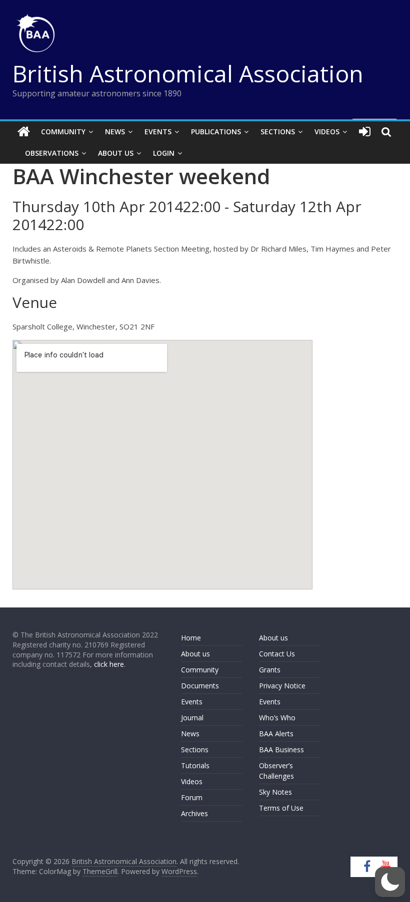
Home (191, 637)
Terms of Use (281, 808)
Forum (191, 797)
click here (109, 664)
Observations (51, 153)
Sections (277, 131)
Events (158, 131)
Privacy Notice (282, 685)
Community (63, 131)
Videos (327, 131)
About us (195, 653)
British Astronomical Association (188, 73)
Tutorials (195, 765)
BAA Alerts (276, 733)
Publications (216, 131)
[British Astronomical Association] (23, 131)
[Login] (365, 131)
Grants (269, 669)
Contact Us (277, 653)
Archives (194, 813)
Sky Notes (275, 792)
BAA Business (281, 749)
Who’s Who (277, 717)
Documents (200, 685)
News (115, 131)
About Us (116, 153)
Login (163, 153)
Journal (192, 717)
